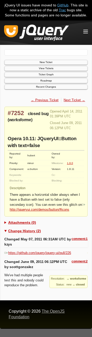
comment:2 (80, 261)
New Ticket (46, 62)
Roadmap (46, 80)
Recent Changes (46, 86)
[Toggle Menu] (85, 31)
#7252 (16, 113)
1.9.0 (70, 163)
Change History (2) (24, 231)
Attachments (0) (22, 222)
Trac (62, 10)
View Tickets (46, 68)
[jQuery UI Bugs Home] (36, 34)
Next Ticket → (74, 100)
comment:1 (80, 239)
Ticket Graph (46, 74)
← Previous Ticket (45, 100)
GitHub (62, 5)
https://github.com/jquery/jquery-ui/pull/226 (39, 253)
